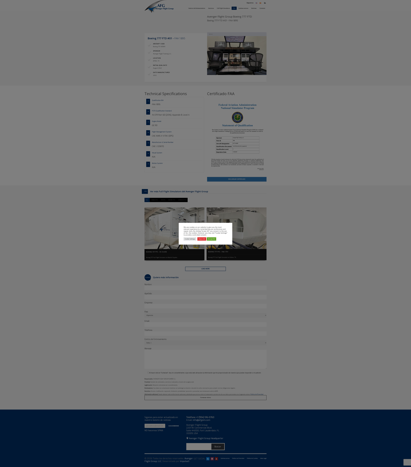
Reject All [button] (202, 239)
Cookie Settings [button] (190, 239)
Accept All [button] (211, 239)
